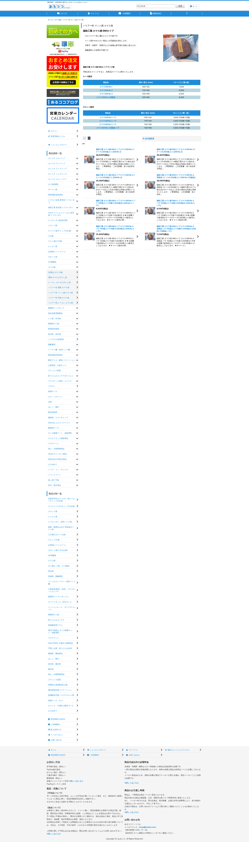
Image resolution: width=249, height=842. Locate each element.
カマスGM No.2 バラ (107, 121)
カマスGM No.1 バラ (108, 117)
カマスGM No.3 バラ (107, 124)
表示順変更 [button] (149, 138)
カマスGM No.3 (106, 94)
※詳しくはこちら (76, 781)
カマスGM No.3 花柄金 (105, 97)
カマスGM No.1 (106, 87)
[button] (186, 14)
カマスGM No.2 (106, 90)
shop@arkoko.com (147, 827)
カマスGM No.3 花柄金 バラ (107, 128)
